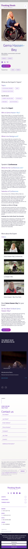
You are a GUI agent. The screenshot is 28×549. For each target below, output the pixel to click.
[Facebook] (14, 493)
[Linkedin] (17, 493)
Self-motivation (13, 101)
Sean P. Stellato (5, 372)
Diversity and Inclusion (7, 98)
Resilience (4, 101)
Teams (17, 88)
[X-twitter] (8, 493)
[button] (2, 387)
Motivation (18, 98)
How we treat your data (6, 531)
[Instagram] (11, 493)
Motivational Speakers (7, 88)
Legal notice (4, 529)
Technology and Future (7, 91)
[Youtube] (19, 493)
